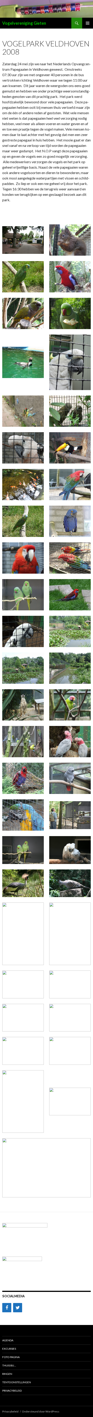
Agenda (7, 1340)
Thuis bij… (9, 1365)
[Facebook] (6, 1307)
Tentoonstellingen (16, 1382)
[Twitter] (17, 1307)
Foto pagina (11, 1357)
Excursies (9, 1348)
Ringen (7, 1374)
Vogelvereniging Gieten (24, 23)
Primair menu (87, 23)
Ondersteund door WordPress (40, 1411)
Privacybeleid (12, 1390)
